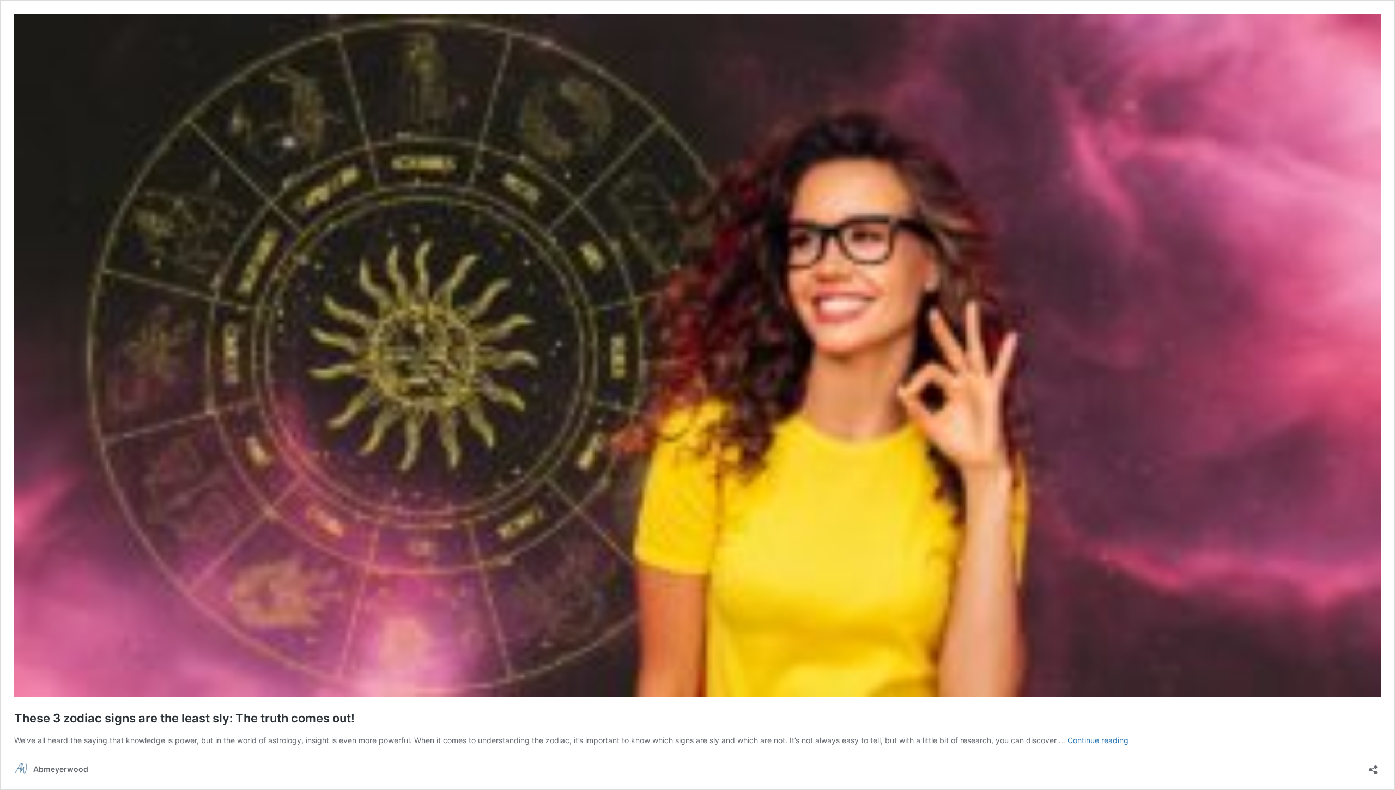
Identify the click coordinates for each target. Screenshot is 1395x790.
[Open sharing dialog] (1373, 766)
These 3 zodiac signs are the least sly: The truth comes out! (184, 718)
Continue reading (1098, 740)
